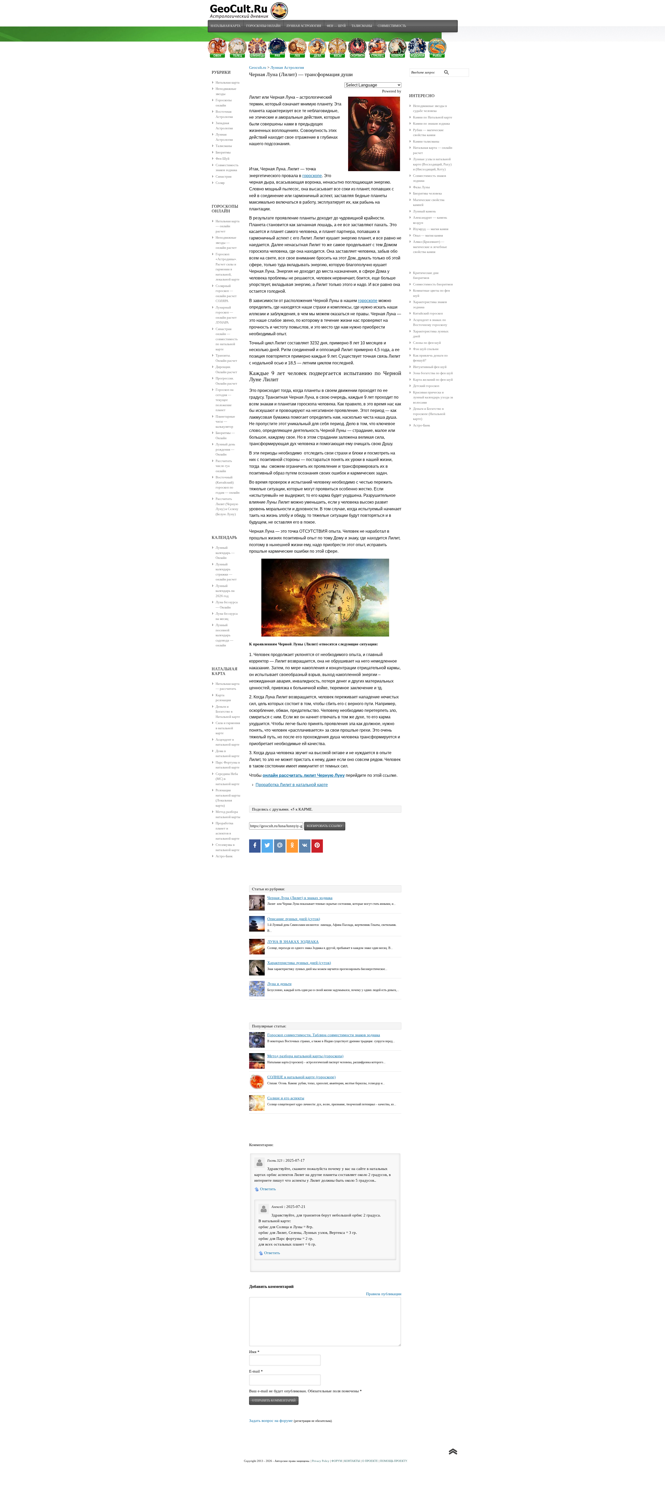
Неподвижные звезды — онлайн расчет (226, 243)
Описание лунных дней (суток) (293, 919)
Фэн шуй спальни (425, 349)
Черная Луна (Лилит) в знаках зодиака (299, 898)
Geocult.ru (257, 67)
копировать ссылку (324, 826)
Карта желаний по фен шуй (433, 380)
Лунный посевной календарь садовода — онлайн (224, 635)
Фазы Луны (421, 187)
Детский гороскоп (426, 386)
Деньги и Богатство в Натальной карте (228, 712)
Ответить (268, 1189)
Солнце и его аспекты (285, 1098)
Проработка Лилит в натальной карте (292, 785)
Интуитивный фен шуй (430, 367)
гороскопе (312, 175)
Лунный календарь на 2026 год (225, 591)
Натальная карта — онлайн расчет (228, 226)
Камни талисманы (426, 141)
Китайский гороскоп (428, 313)
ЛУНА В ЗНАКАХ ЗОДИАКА (293, 942)
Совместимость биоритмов (433, 284)
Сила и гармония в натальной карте (228, 728)
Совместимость (392, 26)
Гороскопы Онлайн (263, 26)
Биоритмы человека (427, 193)
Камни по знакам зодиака (431, 123)
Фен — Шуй (336, 26)
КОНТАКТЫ (352, 1460)
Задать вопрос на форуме (271, 1421)
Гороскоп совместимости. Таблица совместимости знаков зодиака (323, 1035)
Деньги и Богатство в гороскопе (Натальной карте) (429, 414)
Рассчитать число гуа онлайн (224, 466)
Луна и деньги (279, 984)
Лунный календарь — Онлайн (225, 553)
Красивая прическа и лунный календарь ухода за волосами (433, 397)
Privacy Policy (320, 1460)
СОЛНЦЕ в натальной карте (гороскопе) (301, 1077)
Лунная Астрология (303, 26)
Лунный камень (424, 211)
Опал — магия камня (428, 235)
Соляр (220, 183)
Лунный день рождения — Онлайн (225, 449)
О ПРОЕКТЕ (370, 1460)
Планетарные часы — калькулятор (225, 421)
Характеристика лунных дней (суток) (299, 963)
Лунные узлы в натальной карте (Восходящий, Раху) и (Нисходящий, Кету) (432, 164)
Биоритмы (223, 152)
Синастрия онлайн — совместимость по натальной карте (227, 339)
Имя (254, 1352)
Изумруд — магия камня (430, 229)
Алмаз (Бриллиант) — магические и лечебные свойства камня (430, 247)
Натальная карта (226, 26)
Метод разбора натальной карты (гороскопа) (305, 1056)
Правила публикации (383, 1294)
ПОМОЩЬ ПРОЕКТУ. (394, 1460)
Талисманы (361, 26)
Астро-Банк (421, 425)
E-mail (256, 1371)
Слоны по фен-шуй (427, 343)
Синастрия (223, 176)
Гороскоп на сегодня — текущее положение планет (225, 400)
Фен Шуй (222, 159)
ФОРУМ (336, 1460)
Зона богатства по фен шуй (433, 373)
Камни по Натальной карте (432, 117)
